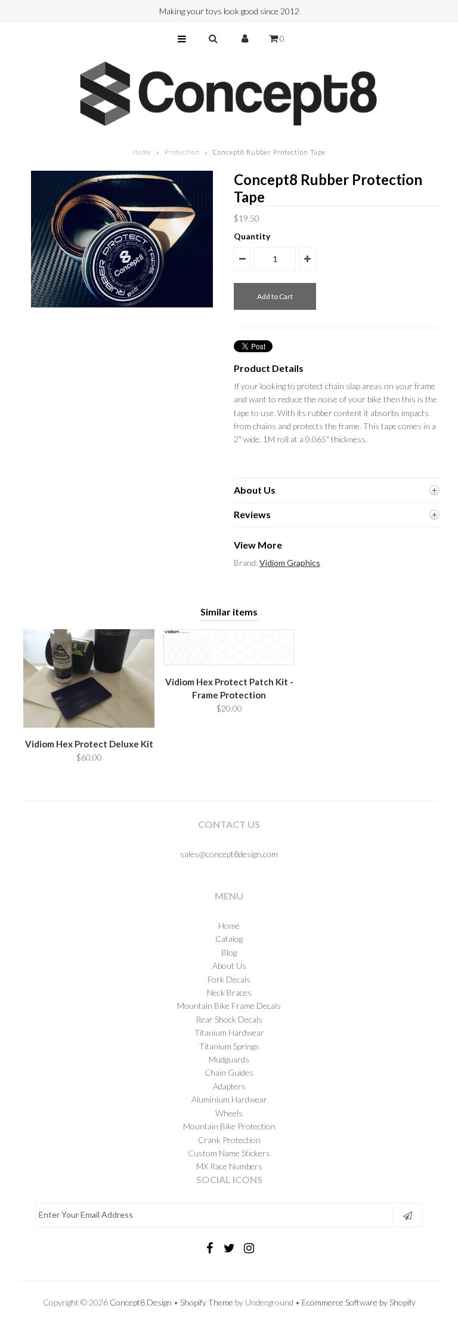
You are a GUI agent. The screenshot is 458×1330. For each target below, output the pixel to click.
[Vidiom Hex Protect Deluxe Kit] (88, 724)
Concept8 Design (141, 1302)
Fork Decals (229, 979)
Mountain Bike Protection (229, 1126)
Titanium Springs (229, 1046)
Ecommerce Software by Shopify (359, 1302)
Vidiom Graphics (289, 563)
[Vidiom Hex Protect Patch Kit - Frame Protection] (229, 662)
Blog (229, 952)
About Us (229, 965)
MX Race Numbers (229, 1166)
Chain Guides (229, 1072)
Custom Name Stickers (229, 1153)
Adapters (229, 1086)
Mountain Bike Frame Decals (229, 1005)
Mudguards (229, 1059)
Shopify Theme (206, 1302)
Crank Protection (229, 1140)
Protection (182, 152)
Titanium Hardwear (229, 1032)
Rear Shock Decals (229, 1019)
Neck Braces (229, 992)
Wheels (229, 1113)
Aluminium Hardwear (229, 1099)
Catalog (229, 939)
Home (142, 152)
